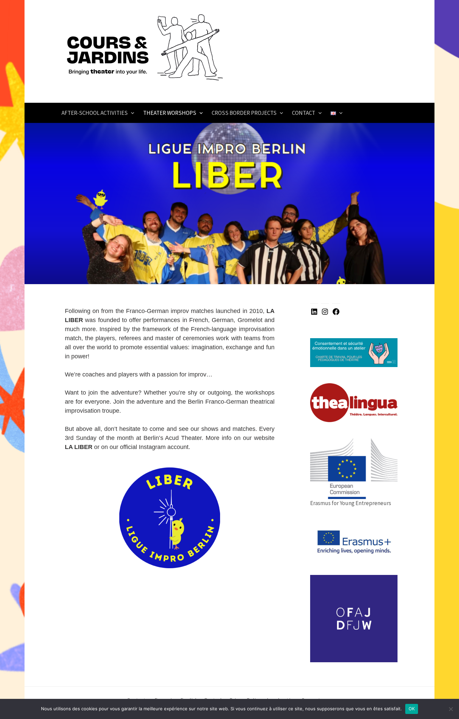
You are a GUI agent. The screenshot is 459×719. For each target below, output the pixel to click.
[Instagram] (325, 313)
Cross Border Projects (244, 113)
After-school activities (94, 113)
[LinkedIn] (314, 313)
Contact (303, 113)
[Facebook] (336, 313)
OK (412, 708)
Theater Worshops (169, 113)
